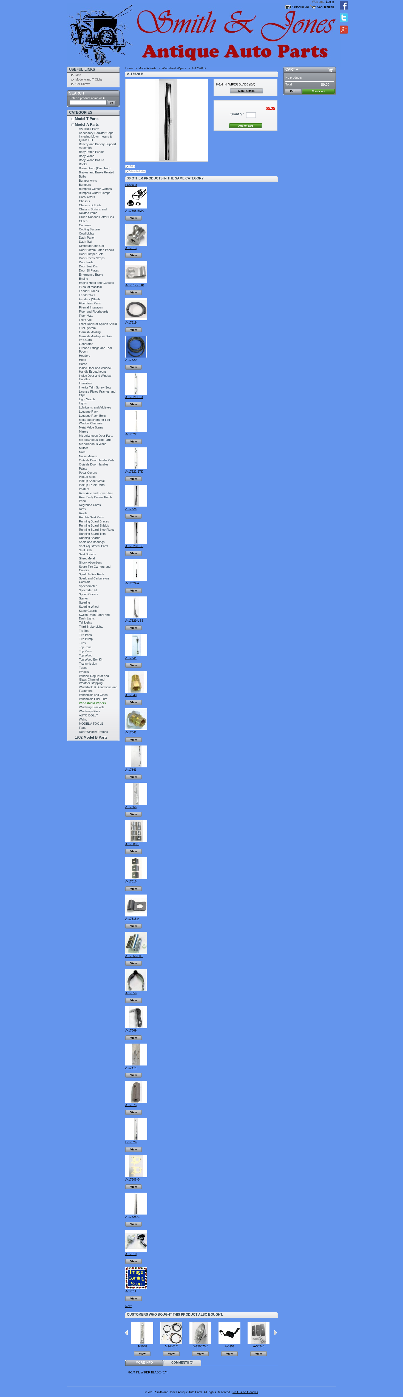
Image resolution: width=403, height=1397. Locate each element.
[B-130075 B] (200, 1343)
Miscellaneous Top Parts (95, 439)
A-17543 (131, 769)
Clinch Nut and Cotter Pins (96, 217)
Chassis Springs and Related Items (93, 211)
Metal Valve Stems (91, 427)
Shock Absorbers (90, 562)
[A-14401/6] (171, 1343)
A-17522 (131, 434)
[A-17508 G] (136, 1176)
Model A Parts (87, 124)
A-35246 (258, 1346)
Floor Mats (86, 315)
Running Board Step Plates (97, 529)
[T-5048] (142, 1343)
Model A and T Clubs (89, 79)
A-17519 (131, 322)
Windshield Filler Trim (93, 699)
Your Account (300, 6)
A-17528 (131, 508)
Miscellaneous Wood (92, 443)
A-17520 (131, 359)
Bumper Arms (88, 180)
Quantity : (237, 114)
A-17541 (131, 732)
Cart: (320, 6)
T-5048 (142, 1346)
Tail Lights (85, 622)
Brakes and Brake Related (96, 172)
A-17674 (131, 1067)
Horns (83, 363)
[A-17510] (136, 1250)
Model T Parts (86, 119)
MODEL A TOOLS (91, 723)
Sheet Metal (87, 558)
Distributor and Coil (91, 245)
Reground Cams (90, 505)
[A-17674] (136, 1064)
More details (246, 90)
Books (83, 164)
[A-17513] (136, 244)
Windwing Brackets (91, 707)
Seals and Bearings (92, 542)
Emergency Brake (91, 274)
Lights (83, 403)
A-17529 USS (134, 620)
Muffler (83, 448)
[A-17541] (136, 729)
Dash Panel (86, 237)
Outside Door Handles (94, 464)
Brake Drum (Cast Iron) (94, 168)
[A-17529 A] (136, 580)
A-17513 (131, 248)
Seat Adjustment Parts (93, 546)
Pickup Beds (87, 476)
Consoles (85, 225)
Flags (82, 727)
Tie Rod (84, 630)
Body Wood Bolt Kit (91, 160)
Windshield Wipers (92, 703)
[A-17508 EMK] (136, 207)
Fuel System (87, 328)
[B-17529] (136, 1139)
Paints (83, 468)
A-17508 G (132, 1179)
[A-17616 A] (136, 915)
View (133, 217)
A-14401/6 (171, 1346)
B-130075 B (200, 1346)
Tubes (83, 667)
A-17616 (131, 881)
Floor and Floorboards (94, 311)
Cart (290, 69)
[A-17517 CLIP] (136, 282)
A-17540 (131, 695)
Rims (82, 509)
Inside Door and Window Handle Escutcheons (95, 369)
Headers (84, 355)
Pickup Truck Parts (92, 485)
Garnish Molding (90, 332)
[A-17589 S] (136, 840)
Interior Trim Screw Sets (95, 387)
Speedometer (88, 586)
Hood (82, 359)
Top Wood (85, 655)
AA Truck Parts (89, 128)
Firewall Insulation (91, 307)
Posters (84, 489)
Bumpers (85, 184)
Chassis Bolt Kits (90, 205)
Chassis (84, 201)
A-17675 (131, 1105)
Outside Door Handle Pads (97, 460)
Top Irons (85, 647)
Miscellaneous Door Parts (96, 435)
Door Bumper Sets (91, 254)
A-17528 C (132, 1216)
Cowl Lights (86, 233)
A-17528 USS (134, 546)
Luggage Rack (88, 411)
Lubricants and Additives (95, 407)
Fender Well (87, 295)
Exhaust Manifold (90, 286)
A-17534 (131, 657)
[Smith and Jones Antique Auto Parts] (103, 33)
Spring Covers (88, 594)
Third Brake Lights (91, 626)
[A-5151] (229, 1343)
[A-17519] (136, 319)
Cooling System (89, 229)
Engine (83, 278)
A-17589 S (132, 844)
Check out (318, 91)
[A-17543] (136, 766)
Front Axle (85, 319)
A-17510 (131, 1254)
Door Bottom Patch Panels (96, 250)
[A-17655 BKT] (136, 952)
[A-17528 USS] (136, 542)
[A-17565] (136, 803)
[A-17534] (136, 654)
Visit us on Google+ (245, 1392)
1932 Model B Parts (91, 737)
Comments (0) (182, 1362)
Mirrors (84, 431)
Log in (330, 1)
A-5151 (229, 1346)
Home (129, 68)
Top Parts (85, 651)
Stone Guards (88, 610)
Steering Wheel (89, 606)
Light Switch (87, 399)
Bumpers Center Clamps (95, 188)
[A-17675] (136, 1101)
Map (78, 74)
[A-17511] (136, 1288)
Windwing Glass (89, 711)
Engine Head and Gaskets (96, 282)
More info (144, 1362)
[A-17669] (136, 1027)
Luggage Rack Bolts (92, 415)
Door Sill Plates (89, 270)
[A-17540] (136, 691)
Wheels (84, 671)
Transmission (88, 663)
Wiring (83, 719)
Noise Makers (88, 456)
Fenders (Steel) (89, 299)
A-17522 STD (134, 471)
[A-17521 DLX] (136, 393)
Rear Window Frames (93, 731)
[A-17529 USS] (136, 617)
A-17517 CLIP (134, 285)
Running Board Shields (94, 525)
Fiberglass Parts (90, 303)
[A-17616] (136, 878)
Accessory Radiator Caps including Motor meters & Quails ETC (96, 136)
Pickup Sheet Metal (91, 480)
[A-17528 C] (136, 1213)
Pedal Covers (88, 472)
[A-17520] (136, 356)
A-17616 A (132, 918)
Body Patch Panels (91, 151)
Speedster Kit (88, 590)
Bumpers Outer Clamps (94, 193)
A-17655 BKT (134, 956)
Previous (131, 185)
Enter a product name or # (87, 98)
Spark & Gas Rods (91, 574)
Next (128, 1306)
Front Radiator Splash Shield (98, 323)
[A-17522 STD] (136, 468)
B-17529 (131, 1142)
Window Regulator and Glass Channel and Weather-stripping (94, 679)
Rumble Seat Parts (91, 517)
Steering (84, 602)
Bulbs (82, 176)
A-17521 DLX (134, 397)
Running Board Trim (92, 533)
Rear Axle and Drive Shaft (96, 493)
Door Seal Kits (88, 266)
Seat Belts (85, 550)
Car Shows (82, 83)
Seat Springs (87, 554)
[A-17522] (136, 431)
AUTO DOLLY (88, 715)
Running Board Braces (94, 521)
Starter (83, 598)
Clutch (83, 221)
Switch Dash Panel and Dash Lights (94, 616)
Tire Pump (86, 639)
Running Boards (89, 537)
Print (132, 166)
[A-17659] (136, 990)
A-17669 (131, 1030)
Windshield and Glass (93, 694)
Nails (82, 452)
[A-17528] (136, 505)
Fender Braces (89, 291)
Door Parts (86, 262)
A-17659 (131, 993)
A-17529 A (132, 583)
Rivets (83, 513)
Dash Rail (85, 241)
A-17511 (130, 1291)
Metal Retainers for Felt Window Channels (94, 421)
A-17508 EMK (134, 210)
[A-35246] (258, 1343)
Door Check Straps (92, 258)
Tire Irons (85, 634)
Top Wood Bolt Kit (90, 659)
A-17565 (131, 807)
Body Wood (86, 156)
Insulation (85, 383)
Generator (86, 343)
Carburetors (87, 197)
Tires (82, 643)
